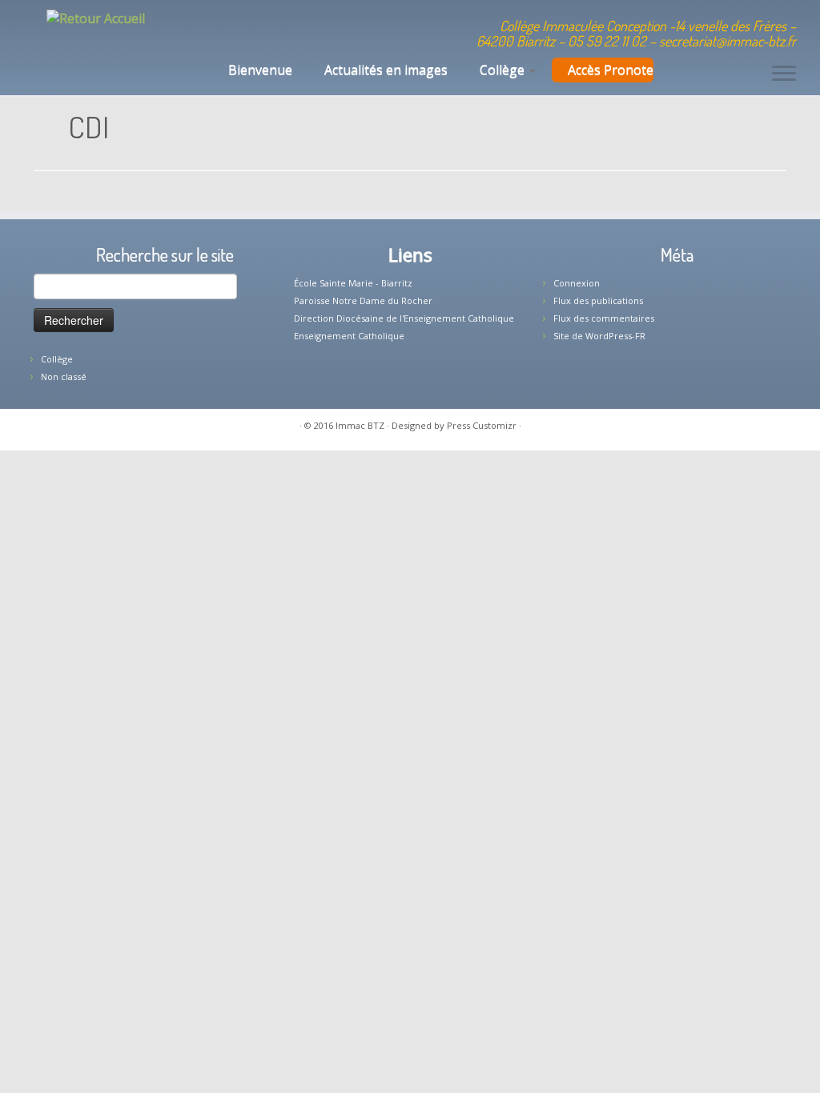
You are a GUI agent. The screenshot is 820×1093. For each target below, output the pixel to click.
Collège (504, 69)
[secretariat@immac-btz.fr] (257, 28)
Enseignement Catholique (349, 336)
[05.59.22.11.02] (236, 28)
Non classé (63, 376)
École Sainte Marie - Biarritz (353, 283)
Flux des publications (598, 300)
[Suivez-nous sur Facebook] (279, 28)
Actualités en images (386, 69)
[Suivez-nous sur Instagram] (301, 28)
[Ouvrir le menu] (784, 74)
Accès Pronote (610, 69)
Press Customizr (482, 425)
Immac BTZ (360, 425)
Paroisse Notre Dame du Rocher (363, 300)
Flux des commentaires (603, 318)
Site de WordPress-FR (599, 336)
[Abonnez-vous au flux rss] (322, 28)
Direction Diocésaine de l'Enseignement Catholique (404, 318)
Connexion (576, 283)
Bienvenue (258, 69)
